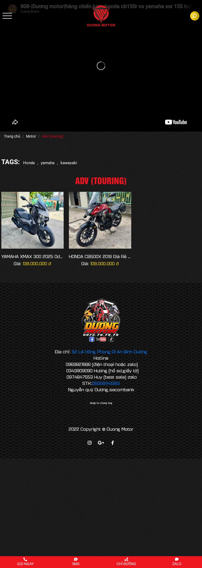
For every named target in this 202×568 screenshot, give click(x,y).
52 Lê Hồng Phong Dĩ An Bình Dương (109, 351)
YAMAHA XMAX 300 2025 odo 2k (32, 256)
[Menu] (7, 16)
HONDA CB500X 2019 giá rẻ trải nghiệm (100, 256)
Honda (29, 162)
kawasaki (68, 162)
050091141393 (106, 383)
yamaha (47, 162)
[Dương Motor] (101, 16)
